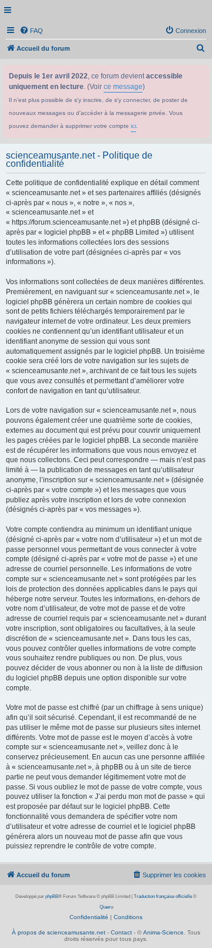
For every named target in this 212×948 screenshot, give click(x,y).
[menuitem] (31, 31)
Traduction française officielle (163, 896)
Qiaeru (106, 907)
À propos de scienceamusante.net (58, 932)
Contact (121, 932)
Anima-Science (163, 932)
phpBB (51, 896)
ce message (123, 87)
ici (133, 126)
